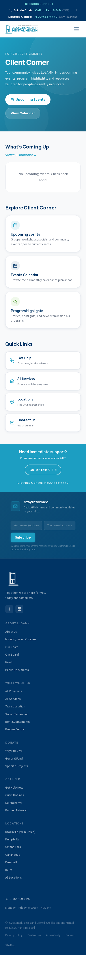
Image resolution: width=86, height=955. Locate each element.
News (9, 662)
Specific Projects (16, 766)
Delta (8, 870)
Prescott (11, 862)
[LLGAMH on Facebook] (9, 609)
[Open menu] (76, 29)
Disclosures (34, 935)
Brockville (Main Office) (20, 832)
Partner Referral (15, 810)
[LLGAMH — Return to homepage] (21, 29)
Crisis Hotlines (14, 795)
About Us (11, 632)
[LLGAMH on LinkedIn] (19, 609)
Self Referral (13, 803)
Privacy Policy (13, 935)
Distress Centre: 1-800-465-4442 (43, 482)
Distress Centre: (43, 17)
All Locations (13, 877)
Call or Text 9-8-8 (43, 470)
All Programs (13, 691)
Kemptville (12, 839)
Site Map (10, 945)
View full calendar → (21, 155)
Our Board (12, 654)
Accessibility (53, 935)
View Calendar (23, 113)
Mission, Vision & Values (20, 639)
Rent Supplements (17, 722)
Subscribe (23, 537)
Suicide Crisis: (41, 10)
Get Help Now (14, 787)
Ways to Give (13, 751)
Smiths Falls (13, 847)
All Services (13, 699)
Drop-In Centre (14, 729)
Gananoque (12, 855)
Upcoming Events (30, 99)
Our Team (11, 647)
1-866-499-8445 (20, 899)
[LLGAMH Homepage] (43, 579)
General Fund (14, 758)
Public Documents (17, 670)
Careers (69, 935)
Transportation (15, 706)
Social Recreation (16, 714)
